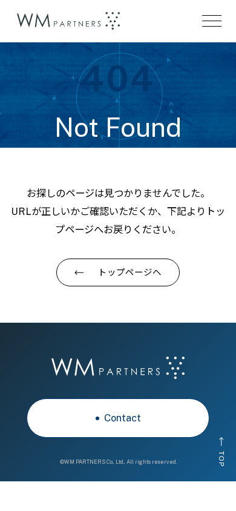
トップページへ (130, 272)
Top (221, 458)
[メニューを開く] (211, 21)
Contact (122, 418)
